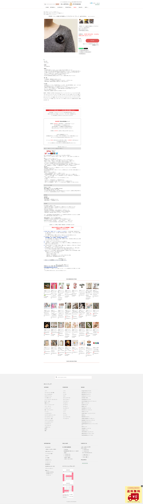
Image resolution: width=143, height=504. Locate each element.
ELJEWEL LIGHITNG (50, 472)
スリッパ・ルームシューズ (49, 404)
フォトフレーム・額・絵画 (49, 392)
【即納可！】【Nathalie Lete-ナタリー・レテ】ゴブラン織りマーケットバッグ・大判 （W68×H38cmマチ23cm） (89, 350)
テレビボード (65, 402)
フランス (54, 14)
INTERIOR (52, 7)
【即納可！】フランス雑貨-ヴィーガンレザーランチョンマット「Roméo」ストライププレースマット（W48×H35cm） (61, 313)
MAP (65, 452)
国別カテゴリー (49, 14)
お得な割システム (48, 459)
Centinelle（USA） (85, 397)
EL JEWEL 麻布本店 (67, 447)
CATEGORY (60, 7)
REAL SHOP (65, 443)
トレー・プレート (48, 406)
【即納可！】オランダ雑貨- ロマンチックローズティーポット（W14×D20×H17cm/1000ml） (54, 331)
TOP (44, 11)
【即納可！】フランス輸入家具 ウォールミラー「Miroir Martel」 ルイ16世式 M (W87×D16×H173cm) (68, 350)
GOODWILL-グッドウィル (86, 408)
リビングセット (66, 401)
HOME (47, 7)
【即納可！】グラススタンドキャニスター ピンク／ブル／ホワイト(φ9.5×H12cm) (82, 349)
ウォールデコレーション (49, 416)
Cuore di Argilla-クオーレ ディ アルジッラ (89, 401)
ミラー (46, 390)
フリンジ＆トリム (48, 425)
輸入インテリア (49, 11)
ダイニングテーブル (66, 397)
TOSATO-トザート (85, 430)
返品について (85, 43)
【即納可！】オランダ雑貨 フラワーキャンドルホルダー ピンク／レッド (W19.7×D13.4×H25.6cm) (68, 292)
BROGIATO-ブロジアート (86, 394)
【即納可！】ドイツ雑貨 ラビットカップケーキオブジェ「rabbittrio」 (89, 312)
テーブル (64, 394)
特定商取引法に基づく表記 (93, 43)
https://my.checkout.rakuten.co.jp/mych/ (61, 163)
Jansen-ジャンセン (85, 411)
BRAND (80, 7)
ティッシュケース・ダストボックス (51, 399)
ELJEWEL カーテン (49, 473)
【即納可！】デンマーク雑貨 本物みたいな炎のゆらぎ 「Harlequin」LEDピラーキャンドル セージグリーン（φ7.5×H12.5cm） (68, 313)
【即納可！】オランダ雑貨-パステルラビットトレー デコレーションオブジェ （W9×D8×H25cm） (82, 331)
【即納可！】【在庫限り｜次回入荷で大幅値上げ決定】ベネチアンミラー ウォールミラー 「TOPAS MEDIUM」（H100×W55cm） (89, 293)
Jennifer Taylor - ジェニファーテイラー (88, 413)
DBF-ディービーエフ (85, 402)
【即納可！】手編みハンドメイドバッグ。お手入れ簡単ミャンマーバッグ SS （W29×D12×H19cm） (96, 349)
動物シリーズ (47, 402)
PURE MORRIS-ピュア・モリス (87, 435)
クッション (47, 411)
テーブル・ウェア (48, 408)
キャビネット (65, 406)
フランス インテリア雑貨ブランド (58, 13)
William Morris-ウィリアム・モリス (88, 433)
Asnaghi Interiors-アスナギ (86, 390)
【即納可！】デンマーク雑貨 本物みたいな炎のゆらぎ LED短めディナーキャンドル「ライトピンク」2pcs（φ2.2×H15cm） (75, 313)
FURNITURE (68, 7)
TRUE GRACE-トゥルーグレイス (87, 431)
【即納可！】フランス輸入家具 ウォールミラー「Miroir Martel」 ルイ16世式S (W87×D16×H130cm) (61, 350)
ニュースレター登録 (48, 453)
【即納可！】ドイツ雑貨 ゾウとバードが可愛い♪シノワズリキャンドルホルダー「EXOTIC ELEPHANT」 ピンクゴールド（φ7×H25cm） (61, 294)
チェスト (64, 413)
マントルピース (66, 418)
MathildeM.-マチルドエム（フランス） (88, 420)
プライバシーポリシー (49, 468)
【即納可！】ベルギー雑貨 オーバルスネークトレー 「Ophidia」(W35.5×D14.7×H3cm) (89, 331)
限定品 (46, 428)
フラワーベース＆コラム (49, 420)
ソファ (64, 390)
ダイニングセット (66, 399)
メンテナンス (48, 475)
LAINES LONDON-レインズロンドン (88, 418)
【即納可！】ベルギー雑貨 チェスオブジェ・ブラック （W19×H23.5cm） (96, 312)
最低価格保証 (47, 464)
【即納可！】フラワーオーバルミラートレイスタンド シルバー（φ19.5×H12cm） (82, 292)
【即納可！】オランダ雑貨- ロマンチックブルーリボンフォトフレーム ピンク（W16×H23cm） (61, 331)
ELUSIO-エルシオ (85, 404)
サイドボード (65, 404)
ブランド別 (48, 13)
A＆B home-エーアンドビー (86, 392)
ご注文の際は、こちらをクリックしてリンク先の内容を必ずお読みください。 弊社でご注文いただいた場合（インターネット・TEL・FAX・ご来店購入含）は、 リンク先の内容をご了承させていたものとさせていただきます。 (62, 114)
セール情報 (47, 457)
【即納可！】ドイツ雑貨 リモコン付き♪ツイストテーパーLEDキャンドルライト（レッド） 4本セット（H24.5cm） (54, 293)
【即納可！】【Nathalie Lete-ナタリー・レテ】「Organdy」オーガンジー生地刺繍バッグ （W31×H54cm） (54, 313)
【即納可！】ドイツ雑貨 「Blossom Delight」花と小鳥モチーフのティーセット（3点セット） (82, 312)
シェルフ (64, 409)
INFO (86, 7)
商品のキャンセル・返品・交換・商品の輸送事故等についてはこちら (56, 265)
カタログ (46, 455)
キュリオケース (66, 408)
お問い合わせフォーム (49, 451)
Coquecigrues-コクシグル (86, 399)
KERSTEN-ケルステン (85, 416)
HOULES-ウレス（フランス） (87, 409)
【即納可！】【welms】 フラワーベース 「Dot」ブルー (75, 349)
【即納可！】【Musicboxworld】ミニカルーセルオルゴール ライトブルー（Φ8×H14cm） (96, 292)
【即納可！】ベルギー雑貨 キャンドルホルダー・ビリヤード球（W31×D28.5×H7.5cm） (47, 292)
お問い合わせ (85, 454)
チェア (64, 392)
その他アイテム (56, 11)
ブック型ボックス (48, 397)
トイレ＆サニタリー (48, 413)
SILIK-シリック (84, 426)
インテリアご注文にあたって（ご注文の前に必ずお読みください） (62, 110)
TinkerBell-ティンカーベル (86, 428)
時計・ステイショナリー (49, 409)
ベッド (64, 411)
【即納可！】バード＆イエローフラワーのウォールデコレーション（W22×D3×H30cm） (47, 349)
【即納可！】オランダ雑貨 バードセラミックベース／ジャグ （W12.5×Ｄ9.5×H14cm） (54, 349)
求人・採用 (85, 457)
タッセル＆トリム (48, 423)
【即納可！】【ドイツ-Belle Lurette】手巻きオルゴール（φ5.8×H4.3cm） (47, 312)
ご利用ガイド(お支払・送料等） (51, 449)
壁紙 (45, 430)
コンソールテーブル (66, 416)
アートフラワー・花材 (49, 418)
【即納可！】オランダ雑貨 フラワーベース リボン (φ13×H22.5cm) (75, 292)
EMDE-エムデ (84, 406)
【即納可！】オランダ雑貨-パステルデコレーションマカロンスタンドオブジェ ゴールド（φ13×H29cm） (75, 332)
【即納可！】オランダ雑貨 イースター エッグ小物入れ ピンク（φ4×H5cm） (96, 331)
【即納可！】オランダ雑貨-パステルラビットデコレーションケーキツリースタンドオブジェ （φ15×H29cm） (68, 332)
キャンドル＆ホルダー (49, 394)
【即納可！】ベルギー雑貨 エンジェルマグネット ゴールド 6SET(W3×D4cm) (47, 331)
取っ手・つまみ (47, 401)
